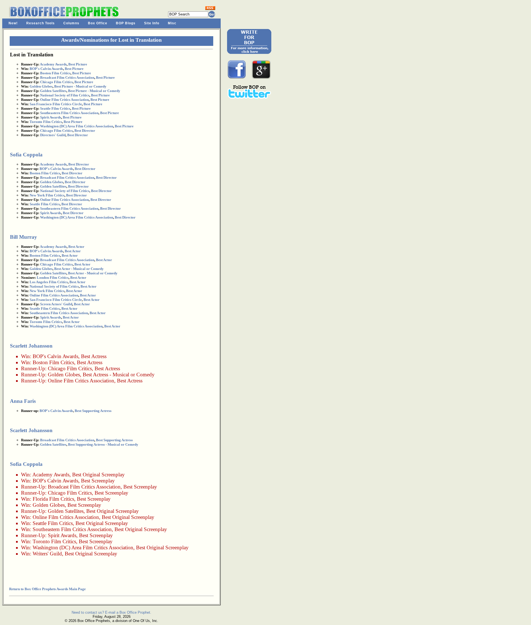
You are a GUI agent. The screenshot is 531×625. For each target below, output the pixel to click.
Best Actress (93, 356)
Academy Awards (53, 64)
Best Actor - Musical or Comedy (79, 269)
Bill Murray (23, 237)
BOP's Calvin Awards (46, 69)
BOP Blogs (126, 23)
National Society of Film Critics (64, 95)
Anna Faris (23, 401)
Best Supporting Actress (93, 411)
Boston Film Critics (55, 73)
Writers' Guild (47, 553)
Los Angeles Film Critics (49, 282)
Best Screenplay (98, 481)
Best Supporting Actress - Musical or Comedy (103, 444)
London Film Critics (53, 277)
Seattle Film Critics (55, 108)
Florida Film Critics (53, 499)
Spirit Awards (50, 117)
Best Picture (77, 64)
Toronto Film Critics (46, 122)
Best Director (84, 130)
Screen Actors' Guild (56, 304)
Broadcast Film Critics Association (67, 77)
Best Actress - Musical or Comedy (119, 374)
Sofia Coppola (26, 154)
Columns (71, 23)
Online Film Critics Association (64, 100)
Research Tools (40, 23)
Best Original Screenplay (98, 474)
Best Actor (76, 247)
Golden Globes (41, 86)
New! (13, 23)
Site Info (151, 23)
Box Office (97, 23)
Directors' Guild (53, 135)
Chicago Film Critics (56, 82)
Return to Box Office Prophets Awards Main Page (47, 589)
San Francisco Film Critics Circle (56, 104)
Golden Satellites (53, 91)
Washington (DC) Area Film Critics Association (76, 126)
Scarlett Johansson (31, 346)
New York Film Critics (47, 195)
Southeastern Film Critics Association (69, 113)
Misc (172, 23)
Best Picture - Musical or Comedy (80, 86)
